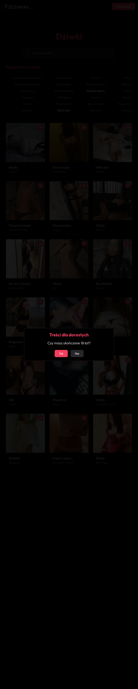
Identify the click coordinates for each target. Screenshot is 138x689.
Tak (61, 353)
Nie (77, 353)
